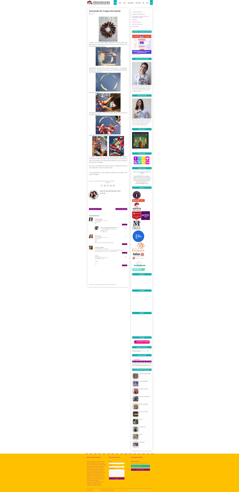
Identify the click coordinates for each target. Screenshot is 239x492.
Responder (124, 224)
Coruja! (140, 434)
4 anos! (140, 419)
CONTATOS (134, 19)
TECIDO (112, 181)
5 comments (92, 13)
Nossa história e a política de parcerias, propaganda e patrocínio (140, 17)
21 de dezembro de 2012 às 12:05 (108, 229)
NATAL (103, 181)
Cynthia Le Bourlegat (99, 247)
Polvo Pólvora (142, 442)
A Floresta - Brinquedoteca (144, 396)
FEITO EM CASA (98, 181)
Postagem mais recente (95, 209)
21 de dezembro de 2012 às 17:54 (101, 257)
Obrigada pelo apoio (136, 21)
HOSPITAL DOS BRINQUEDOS (145, 373)
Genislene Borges (98, 219)
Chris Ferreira (98, 235)
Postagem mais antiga (121, 209)
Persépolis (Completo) (143, 388)
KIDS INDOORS (97, 490)
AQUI (96, 174)
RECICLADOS (108, 181)
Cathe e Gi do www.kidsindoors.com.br (110, 191)
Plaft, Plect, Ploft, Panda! (137, 24)
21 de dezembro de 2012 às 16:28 (101, 248)
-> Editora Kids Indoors (137, 11)
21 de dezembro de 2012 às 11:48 (101, 220)
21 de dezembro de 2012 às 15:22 (101, 237)
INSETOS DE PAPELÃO (143, 381)
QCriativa (116, 490)
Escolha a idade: (143, 341)
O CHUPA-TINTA (142, 426)
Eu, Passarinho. (135, 26)
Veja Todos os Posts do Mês (142, 365)
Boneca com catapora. (143, 411)
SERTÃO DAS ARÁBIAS (143, 404)
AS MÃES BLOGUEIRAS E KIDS (138, 14)
